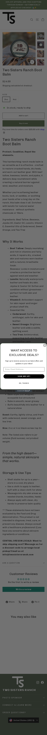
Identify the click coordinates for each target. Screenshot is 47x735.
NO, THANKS (24, 383)
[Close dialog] (44, 345)
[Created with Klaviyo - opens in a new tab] (23, 391)
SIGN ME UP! (24, 376)
